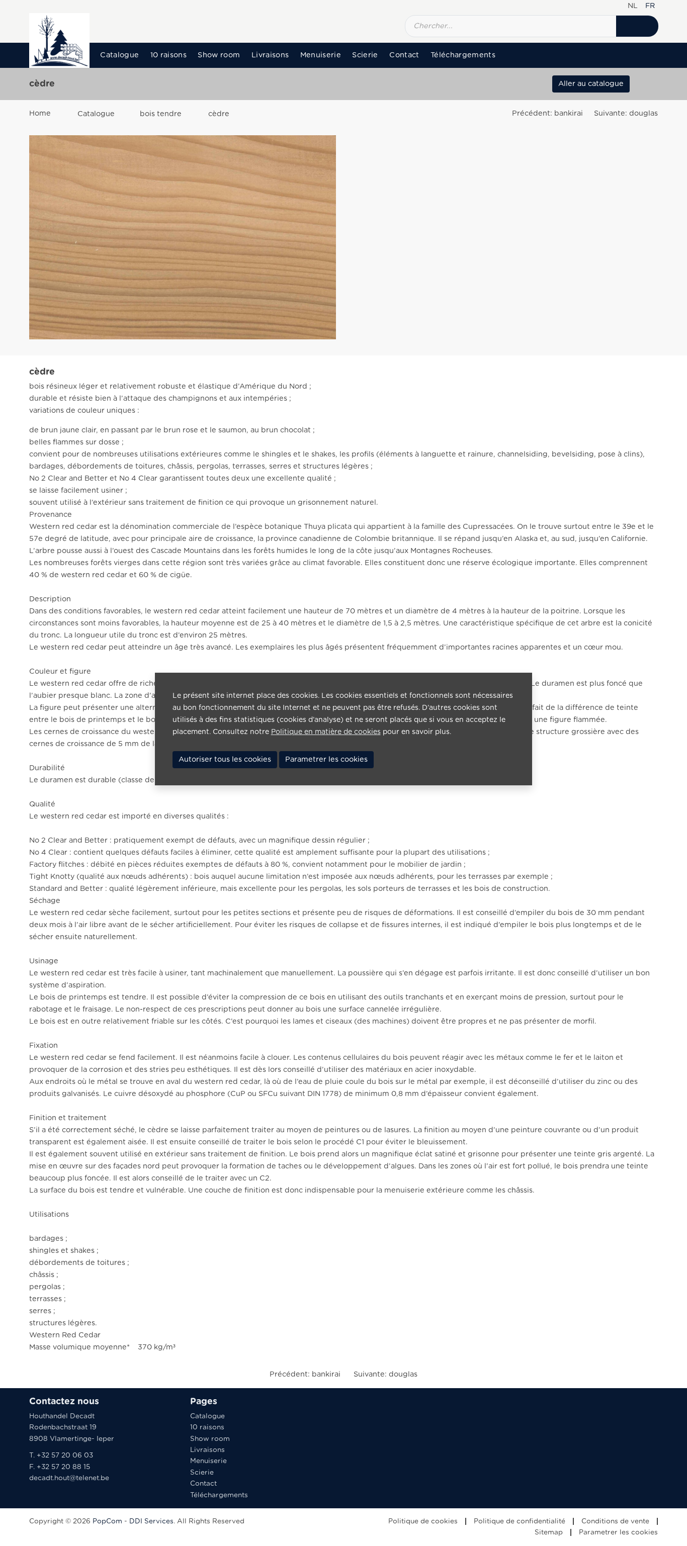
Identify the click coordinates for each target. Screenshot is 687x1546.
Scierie (365, 55)
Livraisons (270, 55)
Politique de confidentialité (519, 1521)
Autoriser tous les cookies (225, 759)
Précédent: (547, 113)
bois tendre (161, 114)
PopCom (107, 1521)
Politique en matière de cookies (326, 732)
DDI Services (151, 1521)
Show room (219, 55)
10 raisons (168, 55)
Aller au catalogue (591, 83)
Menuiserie (320, 55)
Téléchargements (463, 55)
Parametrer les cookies (618, 1532)
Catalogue (119, 55)
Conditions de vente (615, 1521)
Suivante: (626, 113)
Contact (404, 55)
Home (40, 113)
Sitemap (549, 1532)
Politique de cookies (423, 1521)
